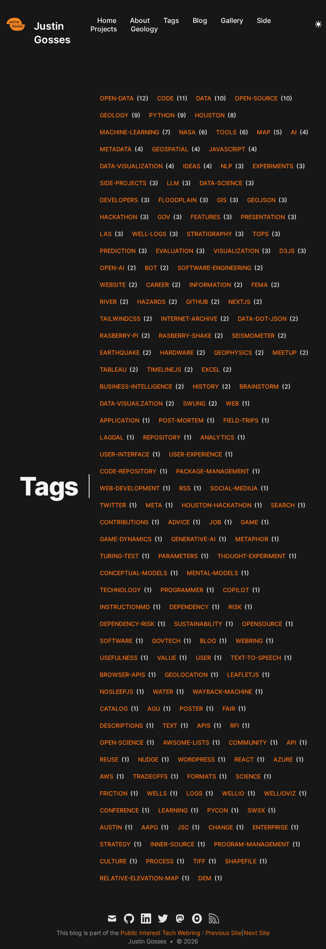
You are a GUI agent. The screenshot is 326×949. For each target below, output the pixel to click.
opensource (262, 623)
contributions (124, 522)
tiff (199, 861)
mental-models (212, 572)
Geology (144, 29)
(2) (131, 267)
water (163, 691)
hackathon (118, 216)
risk (235, 606)
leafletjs (243, 674)
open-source (256, 98)
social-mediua (234, 488)
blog (208, 640)
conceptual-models (133, 572)
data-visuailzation (131, 403)
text (170, 725)
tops (261, 233)
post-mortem (181, 420)
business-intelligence (136, 386)
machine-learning (129, 132)
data (203, 98)
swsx (256, 810)
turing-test (119, 555)
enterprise (270, 827)
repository (162, 437)
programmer (181, 589)
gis (222, 199)
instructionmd (125, 606)
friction (113, 793)
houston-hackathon (216, 505)
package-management (212, 471)
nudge (148, 759)
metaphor (251, 539)
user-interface (124, 454)
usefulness (119, 657)
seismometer (253, 335)
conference (119, 810)
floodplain (177, 199)
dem (204, 878)
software (116, 640)
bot (151, 267)
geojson (261, 199)
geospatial (170, 149)
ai (294, 132)
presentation (263, 216)
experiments (273, 166)
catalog (114, 708)
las (106, 233)
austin (111, 827)
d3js (287, 250)
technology (120, 589)
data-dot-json (262, 318)
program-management (251, 844)
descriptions (121, 725)
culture (113, 861)
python (161, 115)
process (160, 861)
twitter (113, 505)
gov (163, 216)
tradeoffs (150, 776)
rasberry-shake (185, 335)
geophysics (233, 352)
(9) (135, 115)
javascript (227, 149)
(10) (219, 98)
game (249, 522)
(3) (239, 166)
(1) (245, 403)
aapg (149, 827)
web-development (130, 488)
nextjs (239, 301)
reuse (109, 759)
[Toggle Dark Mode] (318, 24)
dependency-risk (127, 623)
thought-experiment (251, 555)
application (119, 420)
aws (106, 776)
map (263, 132)
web (232, 403)
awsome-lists (186, 742)
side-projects (123, 182)
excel (211, 369)
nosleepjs (116, 691)
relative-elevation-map (139, 878)
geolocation (186, 674)
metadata (116, 149)
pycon (217, 810)
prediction (117, 250)
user (203, 657)
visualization (236, 250)
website (113, 284)
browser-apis (122, 674)
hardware (177, 352)
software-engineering (214, 267)
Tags (171, 20)
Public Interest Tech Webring (161, 932)
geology (114, 115)
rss (185, 488)
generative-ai (193, 539)
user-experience (195, 454)
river (108, 301)
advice (179, 522)
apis (204, 725)
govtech (166, 640)
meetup (285, 352)
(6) (202, 132)
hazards (151, 301)
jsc (183, 827)
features (205, 216)
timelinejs (164, 369)
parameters (178, 555)
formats (201, 776)
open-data (117, 98)
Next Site (257, 932)
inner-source (172, 844)
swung (194, 403)
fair (228, 708)
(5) (277, 132)
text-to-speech (255, 657)
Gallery (232, 20)
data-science (221, 182)
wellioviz (280, 793)
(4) (303, 132)
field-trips (241, 420)
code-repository (128, 471)
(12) (142, 98)
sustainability (198, 623)
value (166, 657)
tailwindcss (120, 318)
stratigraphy (209, 233)
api (291, 742)
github (197, 301)
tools (226, 132)
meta (154, 505)
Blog (200, 20)
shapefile (240, 861)
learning (173, 810)
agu (153, 708)
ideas (191, 166)
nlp (226, 166)
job (215, 522)
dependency (189, 606)
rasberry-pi (119, 335)
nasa (187, 132)
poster (191, 708)
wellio (233, 793)
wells (157, 793)
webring (249, 640)
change (220, 827)
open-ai (112, 267)
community (248, 742)
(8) (231, 115)
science (248, 776)
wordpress (196, 759)
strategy (115, 844)
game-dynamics (126, 539)
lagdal (112, 437)
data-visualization (131, 166)
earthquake (120, 352)
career (157, 284)
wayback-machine (222, 691)
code (165, 98)
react (244, 759)
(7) (166, 132)
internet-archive (189, 318)
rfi (234, 725)
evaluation (174, 250)
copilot (236, 589)
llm (173, 182)
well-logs (149, 233)
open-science (121, 742)
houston (210, 115)
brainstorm (259, 386)
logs (194, 793)
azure (283, 759)
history (206, 386)
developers (119, 199)
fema (259, 284)
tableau (113, 369)
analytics (217, 437)
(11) (181, 98)
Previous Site (223, 932)
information (210, 284)
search (283, 505)
